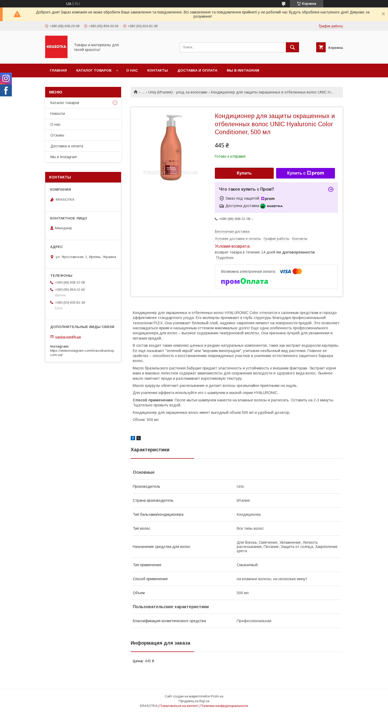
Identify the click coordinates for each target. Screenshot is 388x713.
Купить (244, 173)
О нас (132, 70)
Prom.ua (217, 696)
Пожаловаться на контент (178, 706)
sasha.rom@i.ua (68, 337)
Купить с (296, 173)
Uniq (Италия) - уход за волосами (177, 92)
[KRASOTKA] (56, 57)
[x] (138, 439)
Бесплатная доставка (232, 231)
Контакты (157, 70)
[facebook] (133, 439)
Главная (58, 70)
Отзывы (57, 135)
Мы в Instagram (243, 70)
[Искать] (292, 47)
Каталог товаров (93, 70)
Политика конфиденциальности (224, 706)
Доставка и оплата (197, 70)
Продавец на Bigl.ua (194, 701)
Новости (57, 113)
